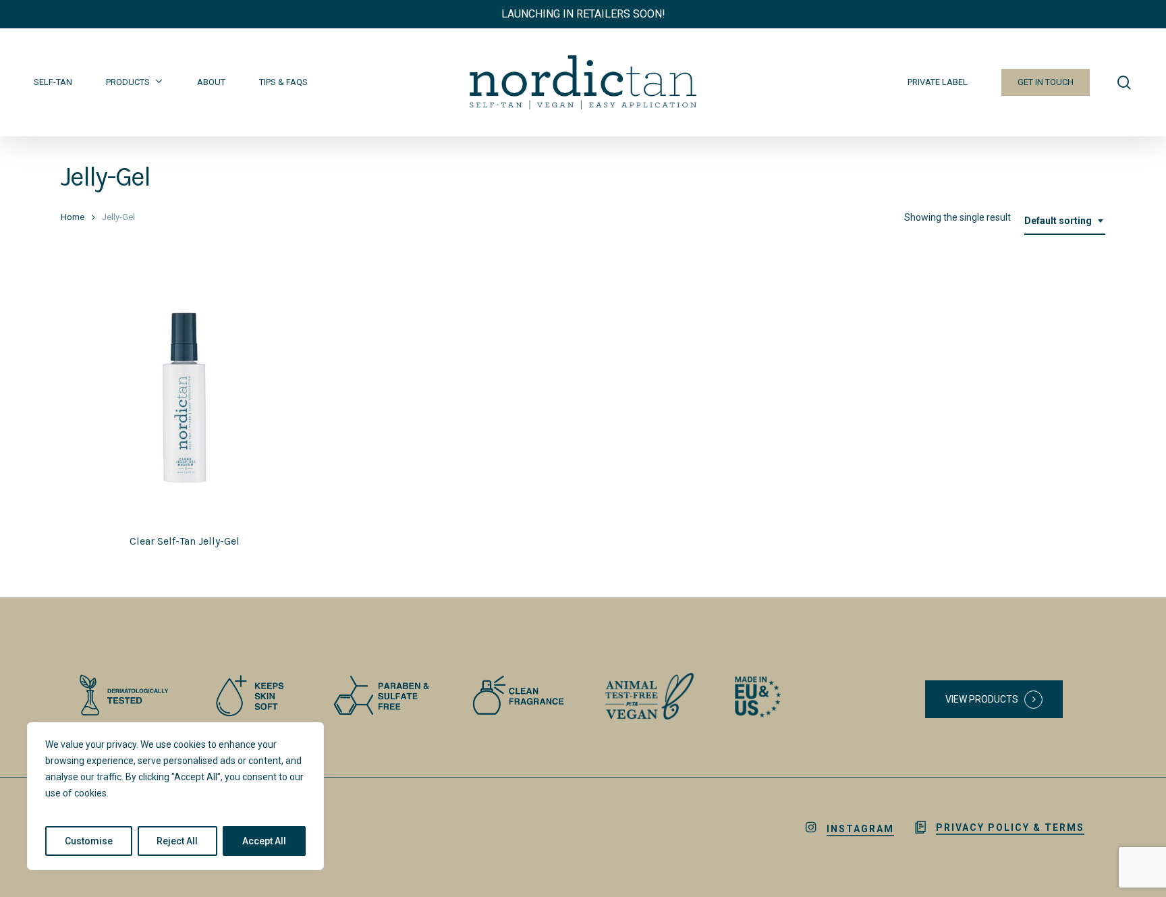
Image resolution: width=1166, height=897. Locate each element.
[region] (175, 796)
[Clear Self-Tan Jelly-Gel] (185, 398)
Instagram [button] (860, 828)
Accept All (264, 841)
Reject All (177, 841)
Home (72, 217)
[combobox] (1064, 221)
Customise (89, 841)
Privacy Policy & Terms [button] (1010, 827)
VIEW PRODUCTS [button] (981, 699)
